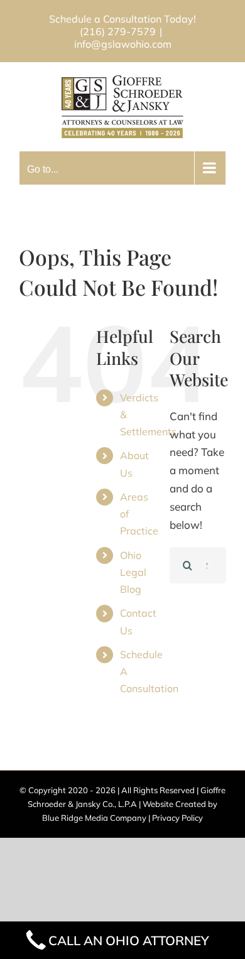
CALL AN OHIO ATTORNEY (128, 940)
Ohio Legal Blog (133, 572)
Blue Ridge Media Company (94, 818)
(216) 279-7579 (118, 31)
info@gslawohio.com (123, 44)
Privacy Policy (177, 818)
